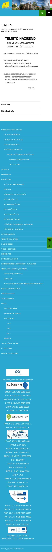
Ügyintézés (6, 179)
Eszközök (8, 279)
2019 (8, 323)
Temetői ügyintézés (9, 239)
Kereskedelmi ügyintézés (15, 194)
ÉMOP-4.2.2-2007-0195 (18, 482)
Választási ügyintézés (13, 140)
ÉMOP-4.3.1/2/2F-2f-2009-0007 (17, 456)
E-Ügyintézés (7, 244)
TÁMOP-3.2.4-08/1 (18, 445)
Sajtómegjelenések (12, 314)
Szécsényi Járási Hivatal (14, 184)
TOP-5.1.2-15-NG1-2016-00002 (17, 509)
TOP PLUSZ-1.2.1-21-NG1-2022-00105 (17, 538)
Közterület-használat (13, 229)
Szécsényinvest (8, 294)
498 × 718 (14, 29)
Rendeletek (6, 254)
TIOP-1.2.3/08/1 (17, 460)
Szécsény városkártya (11, 289)
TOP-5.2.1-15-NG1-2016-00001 (17, 505)
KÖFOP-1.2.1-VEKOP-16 (17, 410)
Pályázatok (6, 174)
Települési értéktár (9, 343)
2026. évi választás (11, 145)
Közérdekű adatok (9, 259)
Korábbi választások (13, 150)
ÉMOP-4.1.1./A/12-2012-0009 (17, 392)
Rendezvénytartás (12, 219)
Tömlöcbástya (7, 299)
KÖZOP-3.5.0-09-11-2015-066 (18, 395)
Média (4, 304)
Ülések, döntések (8, 249)
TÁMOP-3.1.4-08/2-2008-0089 (18, 478)
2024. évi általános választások (20, 155)
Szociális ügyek (11, 199)
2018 (8, 328)
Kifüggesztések (8, 234)
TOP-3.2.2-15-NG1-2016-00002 (17, 513)
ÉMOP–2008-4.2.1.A (17, 467)
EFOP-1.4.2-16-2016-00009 (17, 407)
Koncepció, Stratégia (13, 274)
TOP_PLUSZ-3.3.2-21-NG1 (18, 536)
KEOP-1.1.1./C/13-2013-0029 (17, 403)
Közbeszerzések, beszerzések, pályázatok (18, 264)
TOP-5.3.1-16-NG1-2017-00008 (17, 520)
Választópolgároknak (19, 160)
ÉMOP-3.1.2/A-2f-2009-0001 (17, 441)
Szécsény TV (9, 318)
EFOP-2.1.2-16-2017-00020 (17, 524)
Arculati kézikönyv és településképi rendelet (23, 284)
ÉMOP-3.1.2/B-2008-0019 (18, 463)
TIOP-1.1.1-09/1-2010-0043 (17, 448)
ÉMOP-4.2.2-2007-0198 (18, 486)
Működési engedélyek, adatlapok (18, 224)
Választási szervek (12, 135)
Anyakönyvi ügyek (12, 204)
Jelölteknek (14, 165)
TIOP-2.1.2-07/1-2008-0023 (17, 471)
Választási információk (11, 130)
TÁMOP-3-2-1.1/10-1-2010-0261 (17, 424)
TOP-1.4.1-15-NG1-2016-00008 (17, 517)
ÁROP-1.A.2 (18, 475)
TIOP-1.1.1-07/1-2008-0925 (17, 452)
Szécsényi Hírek (10, 309)
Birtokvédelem (10, 209)
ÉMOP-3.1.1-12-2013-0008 (17, 427)
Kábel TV (7, 338)
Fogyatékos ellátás (9, 353)
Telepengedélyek (11, 214)
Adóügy (7, 189)
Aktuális (5, 169)
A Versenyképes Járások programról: (18, 379)
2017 (8, 333)
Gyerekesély (6, 348)
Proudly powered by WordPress (12, 549)
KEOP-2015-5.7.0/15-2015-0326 (17, 399)
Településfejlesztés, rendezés (14, 269)
